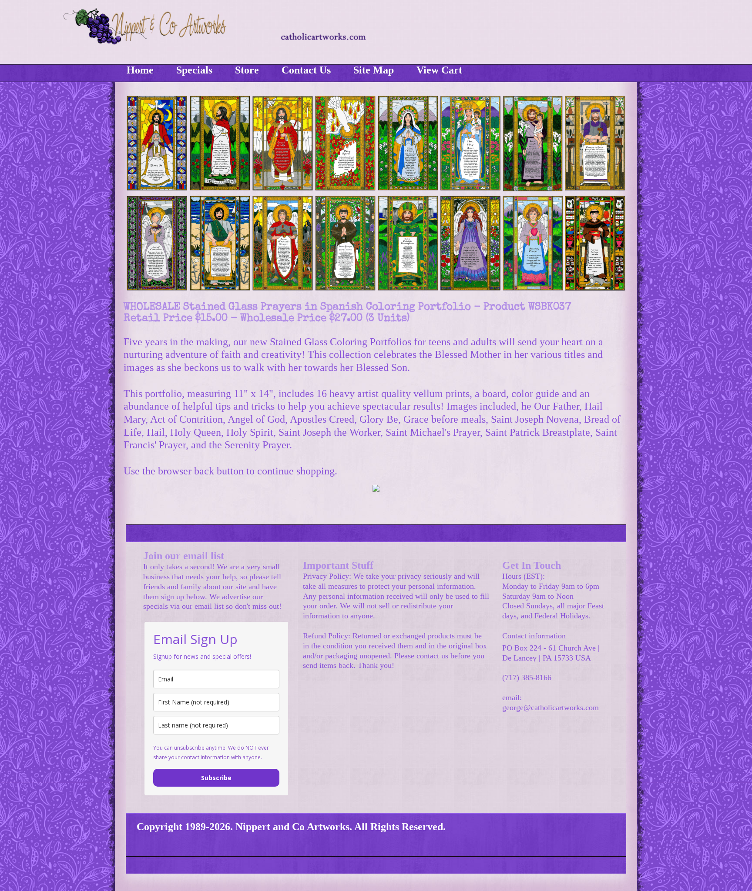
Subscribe (216, 778)
